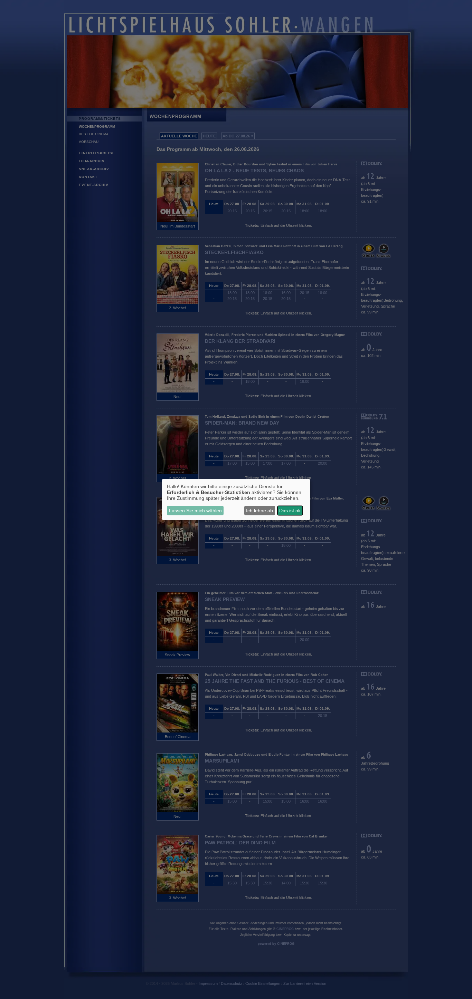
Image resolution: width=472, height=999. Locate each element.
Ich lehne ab (259, 510)
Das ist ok (290, 510)
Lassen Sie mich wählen (195, 510)
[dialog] (236, 499)
